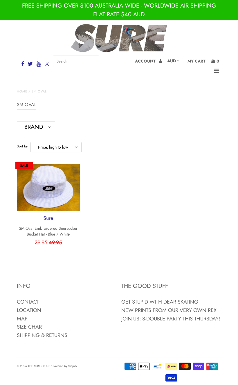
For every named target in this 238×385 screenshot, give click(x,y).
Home (22, 91)
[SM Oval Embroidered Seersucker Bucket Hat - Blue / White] (48, 187)
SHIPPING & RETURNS (42, 335)
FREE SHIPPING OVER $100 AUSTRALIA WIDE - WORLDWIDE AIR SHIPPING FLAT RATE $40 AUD (119, 10)
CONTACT (28, 302)
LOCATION (29, 310)
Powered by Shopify (65, 366)
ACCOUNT (146, 61)
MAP (22, 318)
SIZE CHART (30, 327)
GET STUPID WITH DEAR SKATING (159, 302)
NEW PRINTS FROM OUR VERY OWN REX (169, 310)
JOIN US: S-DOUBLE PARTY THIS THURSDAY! (170, 318)
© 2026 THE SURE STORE (33, 366)
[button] (36, 127)
